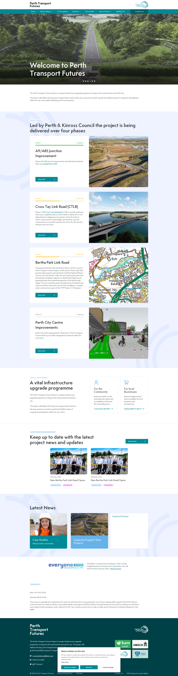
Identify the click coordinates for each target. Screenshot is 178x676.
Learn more (65, 662)
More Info (41, 179)
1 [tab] (83, 81)
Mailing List (120, 11)
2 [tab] (85, 81)
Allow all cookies (70, 667)
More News (132, 441)
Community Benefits (102, 409)
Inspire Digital (143, 673)
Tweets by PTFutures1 (120, 516)
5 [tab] (92, 81)
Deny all (89, 667)
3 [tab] (87, 81)
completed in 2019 (49, 164)
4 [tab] (90, 81)
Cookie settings (108, 667)
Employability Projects (133, 409)
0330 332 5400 (38, 660)
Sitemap (79, 673)
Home (33, 11)
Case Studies (89, 11)
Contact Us (139, 11)
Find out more (115, 568)
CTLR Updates (62, 11)
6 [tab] (94, 81)
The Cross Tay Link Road (51, 212)
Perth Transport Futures (40, 4)
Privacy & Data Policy (64, 673)
